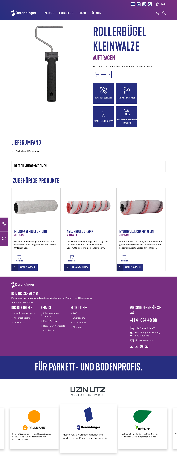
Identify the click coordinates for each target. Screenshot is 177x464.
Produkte (49, 13)
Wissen (83, 13)
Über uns (96, 13)
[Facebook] (150, 4)
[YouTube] (133, 4)
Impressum (79, 318)
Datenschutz (79, 323)
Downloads (19, 323)
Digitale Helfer (66, 13)
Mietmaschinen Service (51, 315)
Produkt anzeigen (27, 267)
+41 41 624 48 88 (143, 320)
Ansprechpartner (22, 318)
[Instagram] (144, 4)
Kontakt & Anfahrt (23, 303)
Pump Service (50, 321)
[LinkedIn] (138, 4)
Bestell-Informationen (30, 166)
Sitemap (77, 327)
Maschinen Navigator (25, 313)
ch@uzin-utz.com (144, 340)
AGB (75, 313)
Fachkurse (48, 331)
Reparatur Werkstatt (54, 326)
